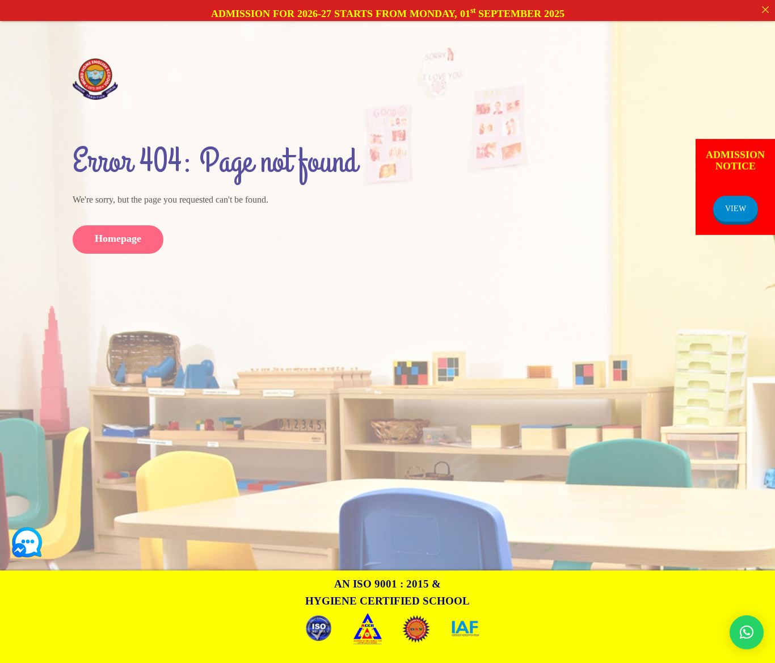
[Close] (765, 9)
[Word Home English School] (95, 78)
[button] (747, 632)
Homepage (118, 238)
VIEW (735, 208)
